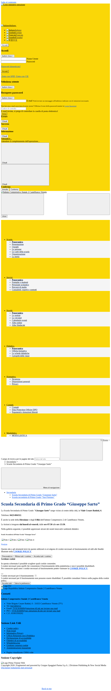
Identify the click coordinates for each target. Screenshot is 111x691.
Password (31, 61)
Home (105, 440)
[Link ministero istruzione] (13, 5)
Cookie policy (12, 628)
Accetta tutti (42, 556)
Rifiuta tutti (23, 556)
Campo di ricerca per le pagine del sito (17, 459)
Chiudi (4, 121)
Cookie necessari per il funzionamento (17, 576)
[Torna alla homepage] (55, 192)
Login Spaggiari (70, 106)
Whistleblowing (13, 643)
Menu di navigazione (51, 488)
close (4, 216)
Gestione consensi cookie (17, 645)
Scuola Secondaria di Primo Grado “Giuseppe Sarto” (34, 495)
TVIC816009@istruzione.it (35, 608)
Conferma (14, 190)
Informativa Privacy (14, 633)
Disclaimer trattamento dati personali (16, 668)
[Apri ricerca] (88, 204)
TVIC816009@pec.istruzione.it (36, 611)
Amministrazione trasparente (18, 648)
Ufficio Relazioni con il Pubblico (20, 635)
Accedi (5, 45)
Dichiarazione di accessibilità (18, 638)
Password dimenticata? (11, 66)
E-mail (29, 101)
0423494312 (15, 606)
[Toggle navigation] (22, 204)
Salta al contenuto (8, 2)
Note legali (11, 631)
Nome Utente (32, 59)
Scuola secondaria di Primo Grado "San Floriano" (33, 497)
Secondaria (11, 461)
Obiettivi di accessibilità (16, 640)
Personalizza (7, 556)
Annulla (5, 190)
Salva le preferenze (22, 583)
